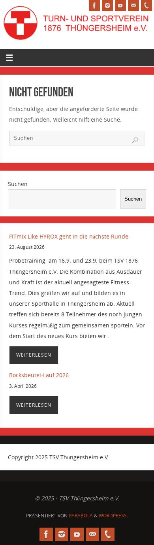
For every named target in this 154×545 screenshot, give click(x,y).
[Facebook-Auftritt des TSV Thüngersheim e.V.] (94, 5)
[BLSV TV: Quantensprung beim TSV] (120, 5)
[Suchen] (135, 140)
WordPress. (113, 515)
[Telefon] (146, 5)
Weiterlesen (33, 355)
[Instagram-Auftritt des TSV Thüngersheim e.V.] (107, 5)
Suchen (18, 184)
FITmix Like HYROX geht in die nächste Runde (68, 236)
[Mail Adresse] (133, 5)
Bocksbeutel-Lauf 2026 (39, 375)
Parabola (81, 515)
